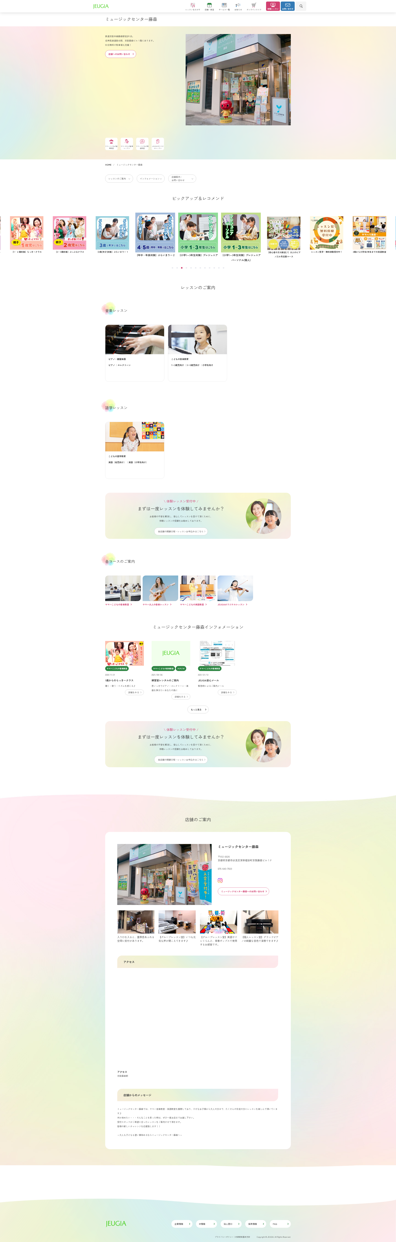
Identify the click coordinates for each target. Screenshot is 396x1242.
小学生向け (207, 365)
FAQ (275, 1223)
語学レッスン (116, 407)
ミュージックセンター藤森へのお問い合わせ (242, 891)
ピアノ (111, 365)
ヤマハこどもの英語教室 (192, 604)
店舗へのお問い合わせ (119, 54)
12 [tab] (223, 268)
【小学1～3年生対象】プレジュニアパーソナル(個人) (155, 254)
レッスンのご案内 (117, 178)
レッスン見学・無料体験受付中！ (241, 255)
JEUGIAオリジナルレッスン (230, 604)
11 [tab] (219, 268)
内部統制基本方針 (242, 1237)
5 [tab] (191, 268)
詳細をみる (133, 692)
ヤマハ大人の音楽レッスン (156, 604)
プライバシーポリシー (224, 1237)
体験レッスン (273, 8)
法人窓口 (228, 1223)
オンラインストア (254, 9)
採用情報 (252, 1223)
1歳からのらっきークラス (119, 680)
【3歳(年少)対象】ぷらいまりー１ (27, 251)
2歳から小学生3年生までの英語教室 (284, 255)
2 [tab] (177, 268)
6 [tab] (195, 268)
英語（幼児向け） (117, 462)
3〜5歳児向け (193, 365)
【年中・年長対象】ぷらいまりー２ (69, 251)
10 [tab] (214, 268)
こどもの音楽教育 (180, 359)
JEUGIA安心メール (208, 680)
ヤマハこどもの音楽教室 (117, 604)
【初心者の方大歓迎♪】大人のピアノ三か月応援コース (198, 257)
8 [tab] (205, 268)
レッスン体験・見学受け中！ (369, 251)
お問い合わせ (287, 8)
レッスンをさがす (192, 9)
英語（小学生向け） (138, 462)
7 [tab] (200, 268)
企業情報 (178, 1223)
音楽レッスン (116, 310)
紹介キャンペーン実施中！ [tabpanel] (326, 251)
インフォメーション (149, 178)
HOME (108, 164)
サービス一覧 (224, 9)
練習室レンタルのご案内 (165, 680)
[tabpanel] (241, 234)
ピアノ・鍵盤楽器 (117, 359)
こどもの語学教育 (117, 456)
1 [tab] (172, 268)
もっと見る (196, 709)
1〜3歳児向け (177, 365)
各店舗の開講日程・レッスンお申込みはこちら (180, 531)
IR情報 (202, 1223)
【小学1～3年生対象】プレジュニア (112, 251)
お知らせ (238, 9)
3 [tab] (182, 268)
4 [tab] (186, 268)
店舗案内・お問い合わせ (178, 178)
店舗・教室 (209, 9)
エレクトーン (124, 365)
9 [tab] (209, 268)
